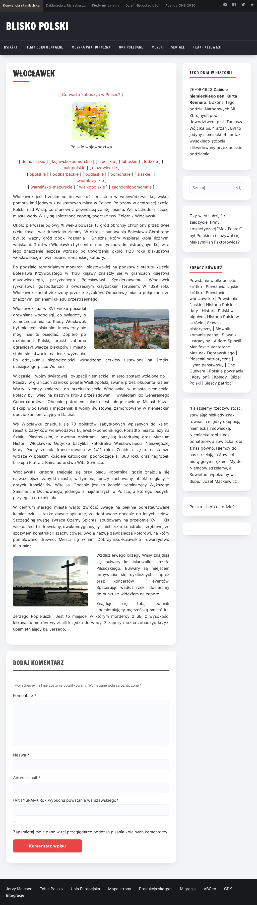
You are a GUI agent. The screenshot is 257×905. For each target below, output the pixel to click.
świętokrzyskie (90, 180)
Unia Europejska (85, 888)
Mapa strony (119, 888)
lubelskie (106, 161)
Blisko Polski (37, 26)
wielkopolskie (92, 186)
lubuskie (129, 161)
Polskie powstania (226, 370)
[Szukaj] (240, 186)
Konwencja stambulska (21, 5)
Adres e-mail (26, 777)
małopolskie (73, 167)
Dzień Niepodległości (142, 5)
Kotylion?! (201, 376)
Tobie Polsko (51, 888)
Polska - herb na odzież (212, 506)
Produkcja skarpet (155, 888)
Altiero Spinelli (227, 340)
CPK (228, 888)
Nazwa (21, 754)
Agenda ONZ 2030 (180, 5)
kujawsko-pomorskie (72, 161)
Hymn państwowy (206, 364)
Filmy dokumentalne (44, 47)
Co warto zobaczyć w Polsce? (91, 94)
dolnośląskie (33, 161)
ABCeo (210, 888)
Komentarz (25, 695)
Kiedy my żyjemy (105, 5)
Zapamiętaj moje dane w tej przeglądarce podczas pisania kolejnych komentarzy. (90, 831)
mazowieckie (104, 167)
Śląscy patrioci (219, 383)
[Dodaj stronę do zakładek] (252, 4)
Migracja (188, 888)
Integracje (15, 895)
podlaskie (94, 174)
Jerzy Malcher (19, 888)
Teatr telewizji (207, 47)
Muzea (157, 47)
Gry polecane (131, 47)
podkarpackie (65, 174)
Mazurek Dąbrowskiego (212, 352)
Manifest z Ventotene (209, 346)
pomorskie (120, 174)
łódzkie (151, 161)
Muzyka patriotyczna (91, 47)
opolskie (38, 174)
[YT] (225, 4)
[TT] (243, 4)
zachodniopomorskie (132, 186)
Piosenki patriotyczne (210, 358)
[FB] (234, 4)
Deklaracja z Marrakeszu (66, 5)
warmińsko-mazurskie (51, 186)
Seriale (178, 47)
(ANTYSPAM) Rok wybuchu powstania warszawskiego (65, 800)
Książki (10, 47)
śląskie (143, 174)
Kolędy (220, 376)
